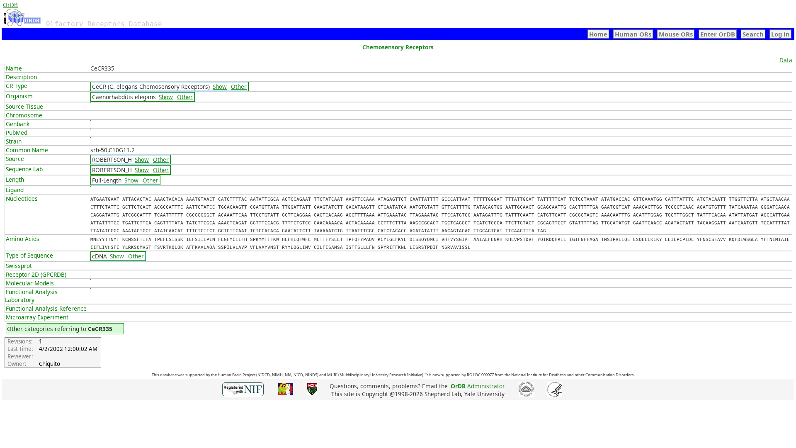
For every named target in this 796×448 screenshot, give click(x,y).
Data (785, 60)
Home (598, 34)
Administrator (478, 386)
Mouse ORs (676, 34)
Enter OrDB (717, 34)
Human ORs (633, 34)
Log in (780, 34)
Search (753, 34)
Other (239, 86)
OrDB (10, 5)
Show (220, 86)
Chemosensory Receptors (398, 47)
